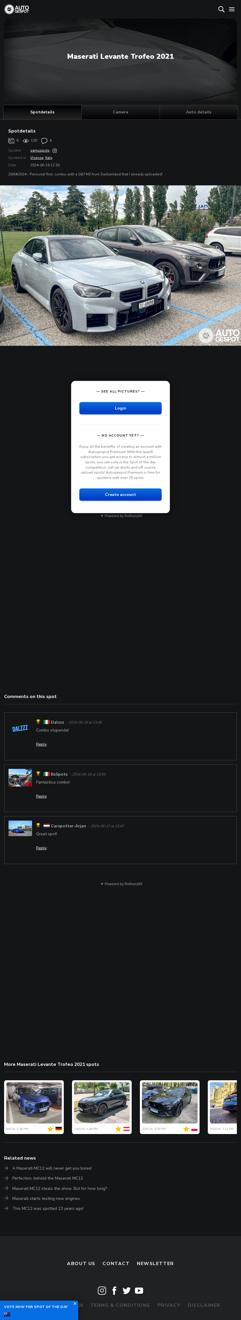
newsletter (155, 1263)
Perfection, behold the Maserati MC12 (47, 1178)
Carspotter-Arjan (68, 826)
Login (120, 408)
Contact (116, 1263)
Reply (41, 744)
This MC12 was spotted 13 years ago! (47, 1208)
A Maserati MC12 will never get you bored (51, 1168)
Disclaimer (204, 1305)
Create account (120, 494)
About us (81, 1263)
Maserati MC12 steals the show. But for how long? (59, 1188)
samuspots (40, 150)
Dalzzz (57, 722)
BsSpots (59, 774)
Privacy (169, 1305)
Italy (48, 157)
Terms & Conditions (120, 1305)
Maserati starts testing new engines (46, 1198)
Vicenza (36, 157)
